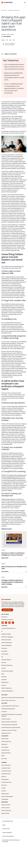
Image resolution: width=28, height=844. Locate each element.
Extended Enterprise (6, 665)
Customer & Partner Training (8, 730)
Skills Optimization (6, 640)
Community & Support (7, 619)
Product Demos (5, 807)
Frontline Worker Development (9, 724)
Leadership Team (5, 768)
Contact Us (4, 617)
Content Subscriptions (7, 671)
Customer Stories (6, 774)
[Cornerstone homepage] (14, 599)
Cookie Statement (7, 832)
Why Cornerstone (5, 765)
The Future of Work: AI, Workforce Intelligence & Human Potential (11, 531)
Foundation (4, 779)
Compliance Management (8, 709)
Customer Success (6, 771)
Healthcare (4, 744)
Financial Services (6, 741)
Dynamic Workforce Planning (9, 722)
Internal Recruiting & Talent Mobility (10, 727)
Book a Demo (7, 610)
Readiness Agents (6, 634)
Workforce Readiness (14, 10)
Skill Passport (5, 682)
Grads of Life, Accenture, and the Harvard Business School (13, 476)
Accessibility (4, 799)
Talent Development (6, 642)
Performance (4, 654)
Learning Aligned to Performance (10, 706)
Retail (2, 756)
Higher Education (6, 753)
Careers (3, 788)
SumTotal (3, 677)
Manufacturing (5, 750)
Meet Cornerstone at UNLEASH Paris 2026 (13, 562)
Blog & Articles (5, 813)
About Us (3, 776)
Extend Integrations (6, 688)
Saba (2, 674)
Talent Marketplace (6, 645)
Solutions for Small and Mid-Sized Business (12, 697)
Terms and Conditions (8, 836)
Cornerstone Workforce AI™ (8, 628)
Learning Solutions (6, 659)
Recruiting (4, 648)
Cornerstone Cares (6, 782)
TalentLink (4, 679)
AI (1, 631)
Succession (4, 651)
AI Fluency (4, 711)
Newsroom (4, 785)
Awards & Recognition (7, 796)
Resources (4, 10)
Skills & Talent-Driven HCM (8, 700)
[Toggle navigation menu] (24, 2)
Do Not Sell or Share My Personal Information (10, 840)
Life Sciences (4, 747)
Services (3, 685)
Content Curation (5, 719)
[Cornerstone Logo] (6, 2)
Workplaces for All (6, 733)
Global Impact (5, 793)
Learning (3, 662)
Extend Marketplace (6, 691)
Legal (3, 825)
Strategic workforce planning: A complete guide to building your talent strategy (13, 577)
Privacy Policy (6, 828)
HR (2, 657)
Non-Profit (4, 758)
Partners (3, 791)
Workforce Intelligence (7, 637)
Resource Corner (5, 805)
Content (3, 668)
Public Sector (4, 738)
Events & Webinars (6, 810)
